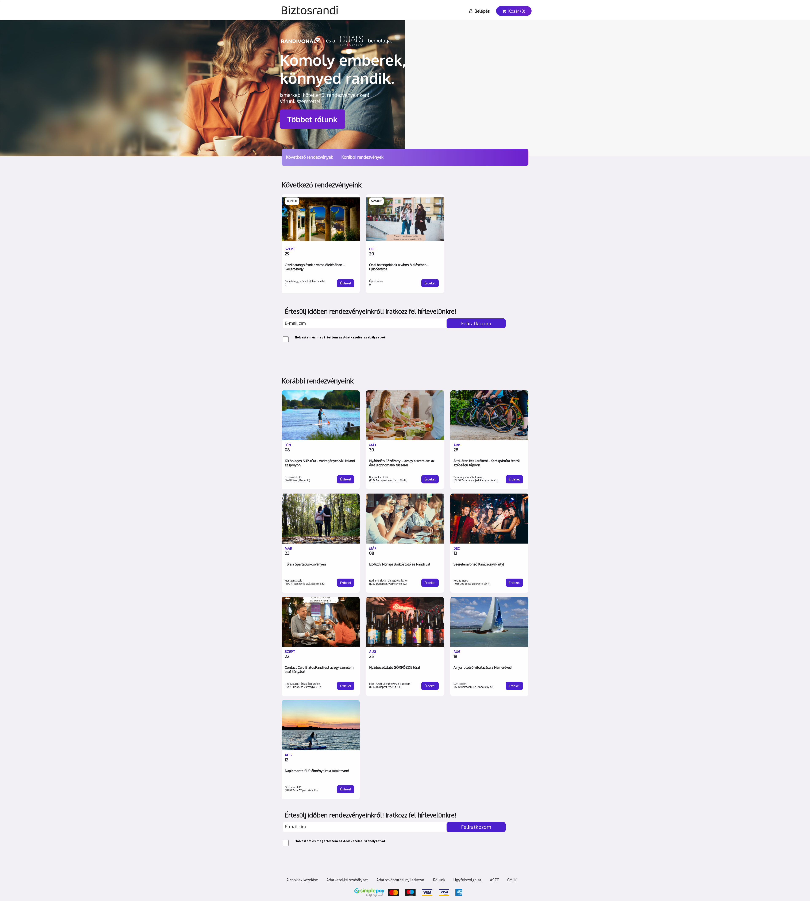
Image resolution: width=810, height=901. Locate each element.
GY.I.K (512, 880)
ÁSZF (494, 880)
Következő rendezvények (309, 157)
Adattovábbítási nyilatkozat (400, 880)
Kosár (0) (516, 11)
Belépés (482, 11)
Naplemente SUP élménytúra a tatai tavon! (317, 771)
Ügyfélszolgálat (467, 880)
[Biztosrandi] (310, 5)
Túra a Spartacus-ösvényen (305, 564)
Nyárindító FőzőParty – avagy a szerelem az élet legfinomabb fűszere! (402, 463)
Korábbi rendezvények (362, 157)
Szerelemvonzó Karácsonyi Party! (479, 564)
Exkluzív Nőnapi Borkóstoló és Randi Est (399, 564)
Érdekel (345, 283)
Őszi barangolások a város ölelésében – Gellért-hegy (315, 267)
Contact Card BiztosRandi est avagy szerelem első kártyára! (319, 669)
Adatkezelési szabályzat (362, 337)
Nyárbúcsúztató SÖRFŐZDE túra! (394, 667)
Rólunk (439, 880)
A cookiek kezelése (302, 880)
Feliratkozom (476, 323)
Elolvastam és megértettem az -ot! (340, 337)
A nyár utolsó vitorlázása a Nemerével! (483, 667)
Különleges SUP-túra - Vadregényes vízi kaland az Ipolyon (320, 463)
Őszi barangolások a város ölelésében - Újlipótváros (399, 267)
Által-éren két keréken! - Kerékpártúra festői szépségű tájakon (487, 463)
